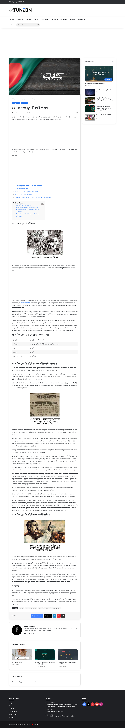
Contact (11, 708)
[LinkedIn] (54, 616)
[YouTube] (29, 634)
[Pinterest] (59, 616)
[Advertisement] (62, 42)
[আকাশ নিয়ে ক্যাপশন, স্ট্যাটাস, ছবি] (90, 92)
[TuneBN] (20, 10)
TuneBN (36, 724)
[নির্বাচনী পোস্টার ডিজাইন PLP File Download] (90, 117)
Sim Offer (63, 19)
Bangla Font (45, 19)
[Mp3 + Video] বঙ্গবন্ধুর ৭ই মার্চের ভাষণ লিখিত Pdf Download (33, 197)
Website (72, 19)
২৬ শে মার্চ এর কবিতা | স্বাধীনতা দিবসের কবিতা (26, 192)
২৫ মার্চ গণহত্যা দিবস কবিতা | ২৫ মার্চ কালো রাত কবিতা (28, 186)
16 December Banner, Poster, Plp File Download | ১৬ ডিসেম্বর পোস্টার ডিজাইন (104, 108)
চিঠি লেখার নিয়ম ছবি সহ (17, 662)
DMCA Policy (13, 711)
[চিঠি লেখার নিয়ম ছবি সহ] (22, 654)
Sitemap (11, 717)
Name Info (80, 19)
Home (12, 19)
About (10, 703)
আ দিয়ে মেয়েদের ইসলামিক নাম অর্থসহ (95, 84)
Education (24, 103)
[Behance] (31, 634)
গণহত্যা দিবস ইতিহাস (56, 608)
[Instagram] (34, 634)
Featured (28, 19)
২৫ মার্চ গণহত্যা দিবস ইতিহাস (24, 205)
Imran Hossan (16, 112)
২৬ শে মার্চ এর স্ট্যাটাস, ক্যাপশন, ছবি (24, 194)
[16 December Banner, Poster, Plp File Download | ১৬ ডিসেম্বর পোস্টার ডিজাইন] (90, 108)
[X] (27, 634)
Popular (54, 19)
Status (36, 19)
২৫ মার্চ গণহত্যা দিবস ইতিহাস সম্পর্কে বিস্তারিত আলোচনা (28, 211)
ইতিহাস (40, 608)
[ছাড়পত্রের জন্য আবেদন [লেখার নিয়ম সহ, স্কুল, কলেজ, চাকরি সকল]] (45, 654)
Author (11, 706)
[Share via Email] (63, 616)
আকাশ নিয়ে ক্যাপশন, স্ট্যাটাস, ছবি (103, 90)
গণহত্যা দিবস (47, 608)
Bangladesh (21, 99)
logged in (22, 682)
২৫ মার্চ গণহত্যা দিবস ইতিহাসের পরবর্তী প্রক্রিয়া (28, 214)
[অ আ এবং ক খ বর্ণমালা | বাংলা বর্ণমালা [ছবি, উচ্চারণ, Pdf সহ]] (68, 654)
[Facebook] (25, 634)
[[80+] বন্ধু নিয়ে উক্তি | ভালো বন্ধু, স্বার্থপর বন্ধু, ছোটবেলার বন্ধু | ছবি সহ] (90, 100)
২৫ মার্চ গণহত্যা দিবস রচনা (21, 189)
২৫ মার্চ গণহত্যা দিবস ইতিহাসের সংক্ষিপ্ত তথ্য (27, 207)
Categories (19, 19)
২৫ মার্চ (21, 608)
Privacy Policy (13, 714)
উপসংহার (19, 216)
